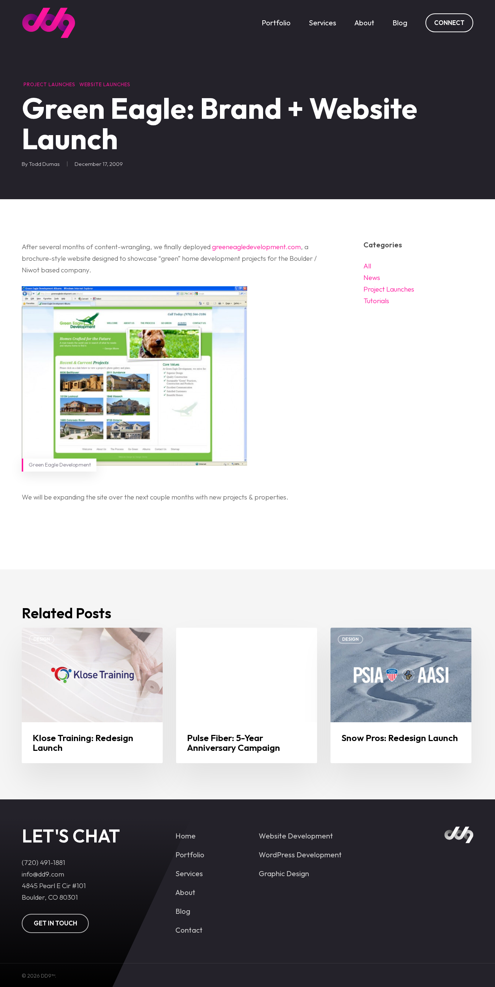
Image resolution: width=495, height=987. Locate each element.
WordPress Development (300, 854)
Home (185, 835)
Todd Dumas (44, 163)
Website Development (296, 835)
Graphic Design (284, 873)
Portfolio (189, 854)
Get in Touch (55, 923)
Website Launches (104, 84)
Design (41, 639)
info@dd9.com (43, 874)
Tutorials (376, 300)
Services (189, 873)
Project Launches (49, 84)
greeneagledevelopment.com (256, 246)
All (367, 266)
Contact (189, 929)
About (185, 892)
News (371, 277)
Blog (182, 911)
